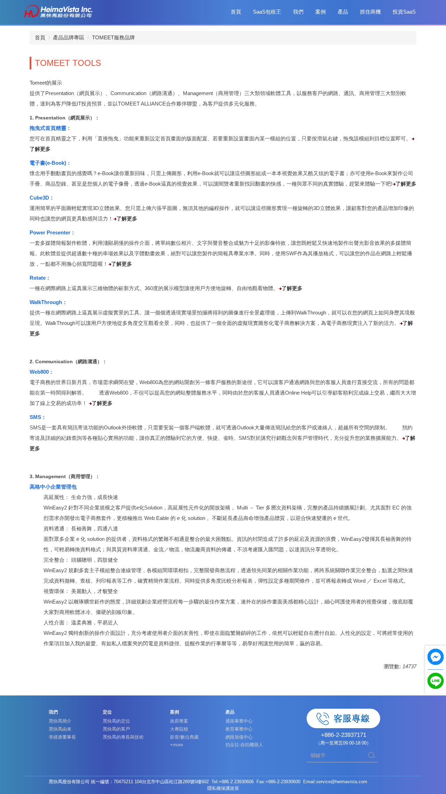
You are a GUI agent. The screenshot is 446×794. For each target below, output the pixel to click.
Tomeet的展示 (46, 83)
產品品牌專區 (68, 37)
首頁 (236, 12)
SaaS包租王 (267, 12)
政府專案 (179, 721)
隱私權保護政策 (223, 788)
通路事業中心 (239, 721)
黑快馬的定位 (116, 721)
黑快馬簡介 (60, 721)
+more (176, 744)
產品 (343, 12)
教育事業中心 (239, 729)
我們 (298, 12)
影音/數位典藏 (184, 737)
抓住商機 (370, 12)
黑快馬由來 (60, 729)
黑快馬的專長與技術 (123, 737)
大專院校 (179, 729)
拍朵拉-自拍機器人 (244, 744)
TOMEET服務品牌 (113, 37)
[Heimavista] (58, 11)
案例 (320, 12)
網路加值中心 (239, 737)
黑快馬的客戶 (116, 729)
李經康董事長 (62, 737)
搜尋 (372, 755)
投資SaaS (404, 12)
